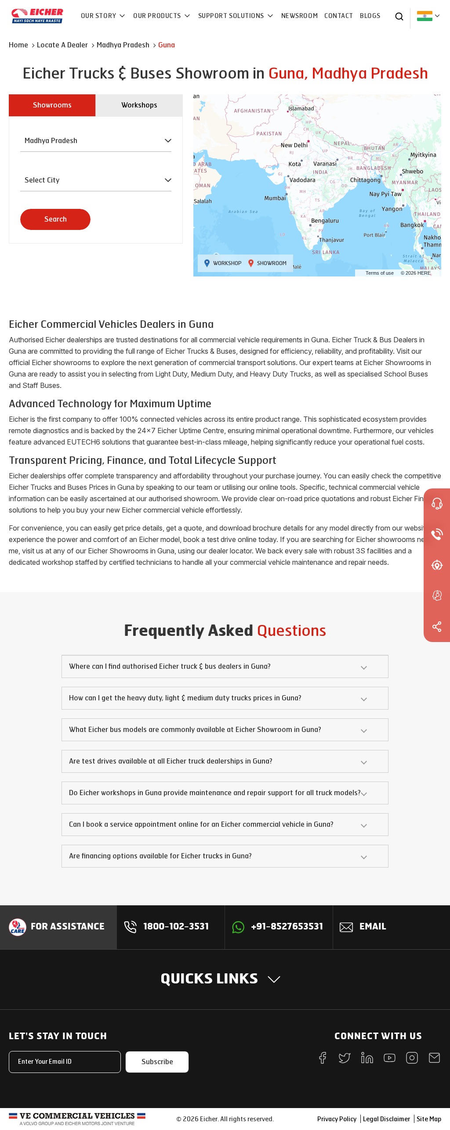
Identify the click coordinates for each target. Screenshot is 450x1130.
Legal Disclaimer (386, 1119)
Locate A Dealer (62, 45)
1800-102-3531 (176, 927)
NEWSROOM (299, 16)
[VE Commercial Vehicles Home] (77, 1119)
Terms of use (380, 273)
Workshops (139, 105)
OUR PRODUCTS (157, 16)
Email (372, 927)
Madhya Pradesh (123, 45)
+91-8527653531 (287, 927)
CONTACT (338, 16)
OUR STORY (99, 16)
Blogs (370, 16)
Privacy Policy (336, 1119)
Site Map (429, 1119)
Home (18, 45)
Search (55, 219)
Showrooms (52, 105)
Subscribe (157, 1062)
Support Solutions (232, 16)
